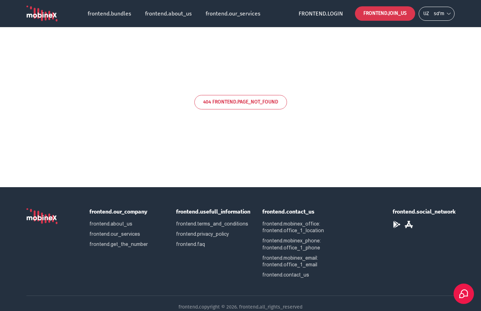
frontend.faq (190, 244)
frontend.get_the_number (118, 244)
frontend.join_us (385, 13)
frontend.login (321, 13)
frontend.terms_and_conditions (212, 224)
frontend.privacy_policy (202, 234)
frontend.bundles (109, 13)
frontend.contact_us (285, 275)
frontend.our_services (233, 13)
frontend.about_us (168, 13)
